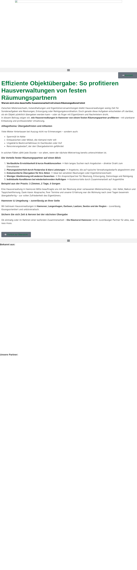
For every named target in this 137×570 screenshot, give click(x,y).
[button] (68, 70)
